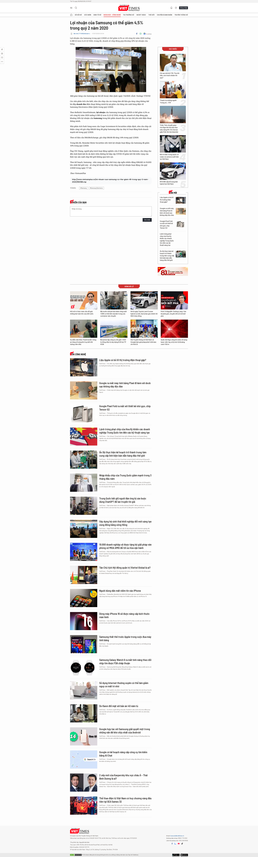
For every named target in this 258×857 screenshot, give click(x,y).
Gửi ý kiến (147, 220)
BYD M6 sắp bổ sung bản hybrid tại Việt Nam (169, 183)
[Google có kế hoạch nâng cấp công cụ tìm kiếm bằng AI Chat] (83, 759)
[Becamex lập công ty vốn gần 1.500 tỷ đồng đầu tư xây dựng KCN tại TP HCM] (113, 329)
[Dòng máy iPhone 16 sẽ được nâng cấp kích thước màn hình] (83, 621)
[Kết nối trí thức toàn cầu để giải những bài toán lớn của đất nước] (83, 300)
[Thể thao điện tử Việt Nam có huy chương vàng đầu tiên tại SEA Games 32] (83, 806)
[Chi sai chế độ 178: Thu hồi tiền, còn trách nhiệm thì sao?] (173, 62)
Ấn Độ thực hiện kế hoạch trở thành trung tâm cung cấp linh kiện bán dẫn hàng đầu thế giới (167, 255)
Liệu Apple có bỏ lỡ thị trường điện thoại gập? (166, 200)
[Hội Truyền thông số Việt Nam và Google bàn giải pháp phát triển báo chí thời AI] (144, 329)
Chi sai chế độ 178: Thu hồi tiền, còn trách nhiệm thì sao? (169, 75)
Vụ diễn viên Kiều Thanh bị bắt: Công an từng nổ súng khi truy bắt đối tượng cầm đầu (83, 342)
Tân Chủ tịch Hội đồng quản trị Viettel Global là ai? (125, 567)
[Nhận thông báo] (171, 8)
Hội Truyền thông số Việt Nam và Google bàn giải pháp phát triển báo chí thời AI (143, 342)
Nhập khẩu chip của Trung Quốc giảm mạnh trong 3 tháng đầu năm (125, 477)
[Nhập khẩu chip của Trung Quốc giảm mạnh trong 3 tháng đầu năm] (83, 483)
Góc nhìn (87, 15)
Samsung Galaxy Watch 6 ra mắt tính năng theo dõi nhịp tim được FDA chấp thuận (125, 661)
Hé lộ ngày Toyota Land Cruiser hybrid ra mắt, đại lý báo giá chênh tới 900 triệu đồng (144, 314)
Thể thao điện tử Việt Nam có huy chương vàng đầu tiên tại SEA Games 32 (125, 800)
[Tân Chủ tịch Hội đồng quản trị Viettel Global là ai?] (83, 575)
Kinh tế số (97, 15)
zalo (175, 843)
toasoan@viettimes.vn (177, 836)
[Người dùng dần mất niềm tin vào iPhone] (83, 598)
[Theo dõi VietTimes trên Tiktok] (182, 844)
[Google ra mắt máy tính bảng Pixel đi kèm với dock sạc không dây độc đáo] (181, 211)
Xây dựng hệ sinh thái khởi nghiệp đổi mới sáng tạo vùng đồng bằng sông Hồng (125, 523)
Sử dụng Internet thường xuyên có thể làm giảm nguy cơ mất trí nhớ (123, 684)
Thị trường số (128, 15)
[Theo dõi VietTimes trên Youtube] (179, 844)
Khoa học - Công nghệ (112, 15)
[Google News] (147, 34)
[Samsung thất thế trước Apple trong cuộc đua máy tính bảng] (83, 644)
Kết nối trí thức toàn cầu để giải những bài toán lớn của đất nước (81, 313)
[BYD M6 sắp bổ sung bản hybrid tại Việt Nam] (173, 171)
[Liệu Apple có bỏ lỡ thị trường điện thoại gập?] (181, 200)
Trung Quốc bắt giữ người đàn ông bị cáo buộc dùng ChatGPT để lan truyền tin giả (122, 500)
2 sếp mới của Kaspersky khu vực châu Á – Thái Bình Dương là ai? (123, 777)
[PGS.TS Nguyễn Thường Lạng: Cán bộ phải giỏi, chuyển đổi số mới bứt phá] (174, 300)
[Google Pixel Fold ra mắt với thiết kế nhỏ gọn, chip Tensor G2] (181, 224)
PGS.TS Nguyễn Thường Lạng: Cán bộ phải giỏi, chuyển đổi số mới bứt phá (173, 314)
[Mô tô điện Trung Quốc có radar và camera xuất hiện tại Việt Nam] (173, 144)
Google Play (184, 855)
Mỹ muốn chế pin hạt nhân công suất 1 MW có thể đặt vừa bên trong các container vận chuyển (113, 314)
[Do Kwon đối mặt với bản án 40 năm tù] (83, 713)
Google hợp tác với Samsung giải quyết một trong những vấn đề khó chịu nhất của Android (124, 730)
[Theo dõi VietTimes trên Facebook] (172, 843)
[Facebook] (137, 34)
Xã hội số (78, 15)
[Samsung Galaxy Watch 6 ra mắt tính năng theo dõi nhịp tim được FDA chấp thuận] (83, 667)
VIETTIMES (129, 8)
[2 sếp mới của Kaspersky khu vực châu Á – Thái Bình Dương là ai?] (83, 782)
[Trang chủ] (71, 15)
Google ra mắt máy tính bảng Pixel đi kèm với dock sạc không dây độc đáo (167, 212)
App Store (176, 855)
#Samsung (83, 188)
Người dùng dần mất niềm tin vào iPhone (120, 590)
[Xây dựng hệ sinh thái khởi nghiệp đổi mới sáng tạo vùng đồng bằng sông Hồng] (83, 529)
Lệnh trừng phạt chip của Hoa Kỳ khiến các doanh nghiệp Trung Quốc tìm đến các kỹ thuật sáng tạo (167, 239)
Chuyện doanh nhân (164, 15)
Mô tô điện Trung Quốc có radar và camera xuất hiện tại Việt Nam (169, 157)
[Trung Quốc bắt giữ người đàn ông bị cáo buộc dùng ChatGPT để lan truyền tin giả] (83, 506)
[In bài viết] (140, 33)
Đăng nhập (183, 8)
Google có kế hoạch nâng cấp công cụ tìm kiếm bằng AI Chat (123, 754)
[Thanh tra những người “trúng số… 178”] (173, 89)
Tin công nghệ (78, 354)
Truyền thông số (181, 15)
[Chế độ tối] (176, 8)
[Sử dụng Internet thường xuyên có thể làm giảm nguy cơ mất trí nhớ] (83, 690)
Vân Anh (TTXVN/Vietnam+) (81, 33)
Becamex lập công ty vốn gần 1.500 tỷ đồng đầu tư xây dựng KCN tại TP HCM (113, 342)
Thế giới (151, 15)
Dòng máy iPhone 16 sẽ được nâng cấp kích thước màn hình (124, 615)
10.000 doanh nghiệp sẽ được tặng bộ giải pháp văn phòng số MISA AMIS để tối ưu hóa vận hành (125, 546)
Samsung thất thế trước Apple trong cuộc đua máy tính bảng (125, 638)
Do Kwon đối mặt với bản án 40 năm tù (118, 706)
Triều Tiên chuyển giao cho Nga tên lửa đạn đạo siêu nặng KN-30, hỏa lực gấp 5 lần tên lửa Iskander (169, 128)
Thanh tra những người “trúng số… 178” (168, 101)
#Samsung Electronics (96, 188)
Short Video (141, 15)
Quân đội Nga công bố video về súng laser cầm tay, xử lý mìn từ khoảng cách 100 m (174, 342)
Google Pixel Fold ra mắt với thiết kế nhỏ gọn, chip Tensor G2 (166, 224)
